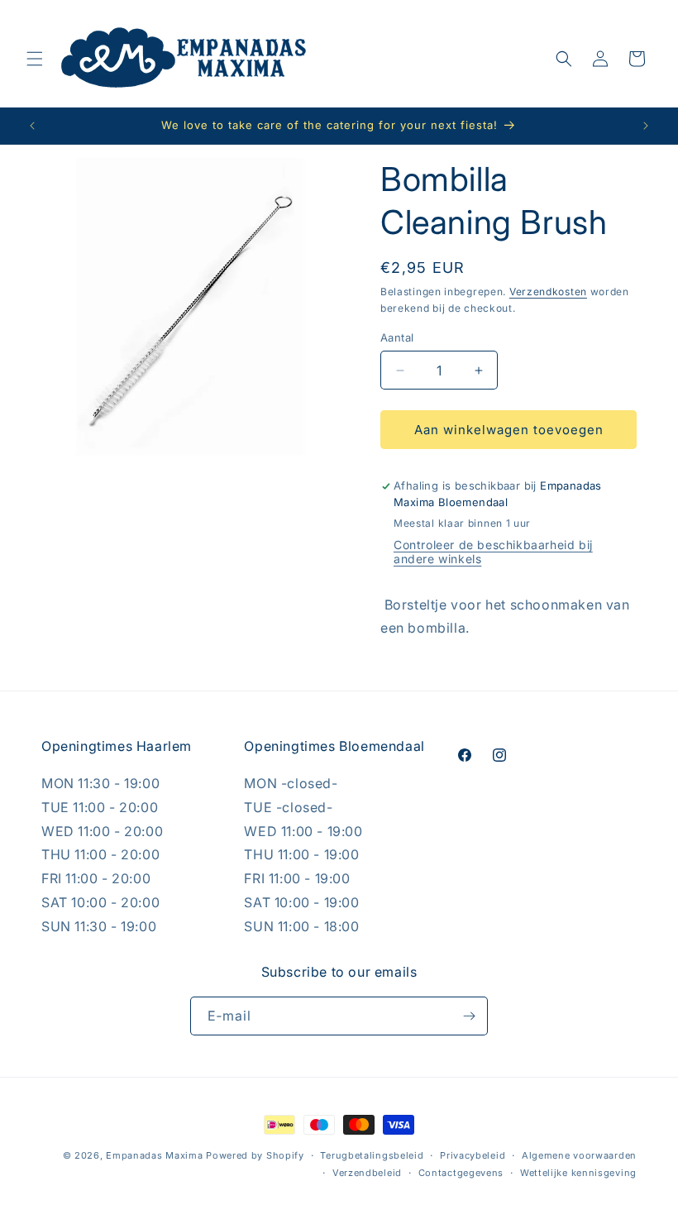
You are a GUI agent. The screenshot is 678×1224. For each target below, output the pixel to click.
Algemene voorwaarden (579, 1155)
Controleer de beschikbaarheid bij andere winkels (493, 552)
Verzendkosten (548, 291)
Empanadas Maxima (154, 1155)
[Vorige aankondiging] (32, 126)
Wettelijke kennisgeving (578, 1173)
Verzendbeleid (367, 1173)
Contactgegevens (461, 1173)
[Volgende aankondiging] (646, 126)
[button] (35, 59)
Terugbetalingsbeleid (371, 1155)
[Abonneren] (469, 1016)
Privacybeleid (472, 1155)
